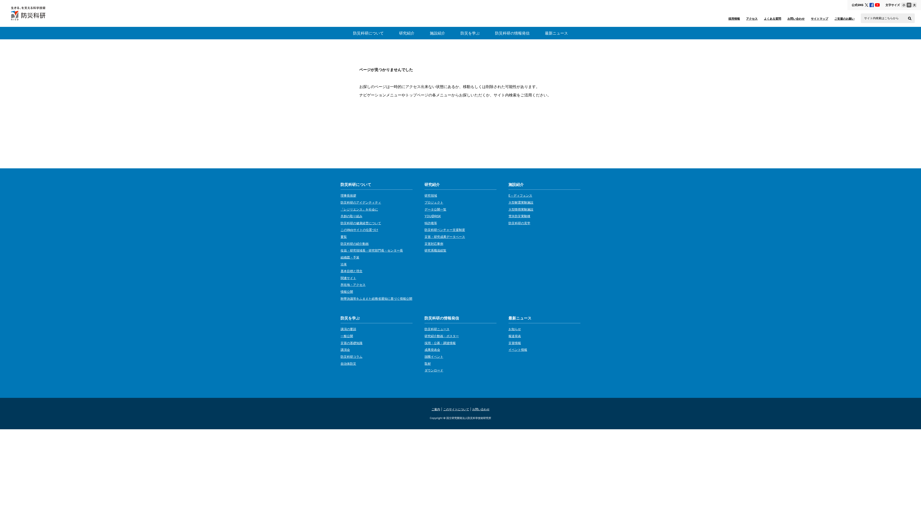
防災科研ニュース (437, 329)
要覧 (344, 237)
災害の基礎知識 (351, 343)
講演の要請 (348, 329)
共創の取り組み (351, 216)
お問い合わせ (796, 18)
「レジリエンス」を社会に (359, 209)
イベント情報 (517, 350)
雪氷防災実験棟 (519, 216)
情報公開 (347, 292)
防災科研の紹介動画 (355, 244)
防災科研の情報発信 (512, 33)
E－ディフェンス (520, 195)
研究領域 (431, 195)
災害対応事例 (434, 244)
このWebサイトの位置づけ (359, 230)
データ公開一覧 (435, 209)
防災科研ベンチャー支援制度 (445, 230)
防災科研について (368, 33)
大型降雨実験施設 (520, 209)
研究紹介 (406, 33)
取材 (428, 363)
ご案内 (435, 409)
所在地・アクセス (353, 285)
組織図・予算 (350, 257)
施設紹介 (437, 33)
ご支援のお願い (844, 18)
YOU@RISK (433, 216)
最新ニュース (556, 33)
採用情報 (734, 18)
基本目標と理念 (351, 271)
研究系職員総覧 (435, 250)
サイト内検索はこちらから (881, 18)
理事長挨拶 (348, 195)
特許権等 (431, 223)
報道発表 (514, 336)
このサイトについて (456, 409)
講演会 (345, 350)
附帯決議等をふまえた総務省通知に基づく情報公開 (376, 298)
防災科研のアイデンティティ (361, 202)
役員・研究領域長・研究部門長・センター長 (372, 250)
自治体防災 (348, 363)
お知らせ (514, 329)
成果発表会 (432, 350)
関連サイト (348, 278)
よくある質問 (772, 18)
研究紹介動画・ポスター (442, 336)
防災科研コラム (351, 357)
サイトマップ (819, 18)
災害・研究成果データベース (445, 237)
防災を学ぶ (470, 33)
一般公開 (347, 336)
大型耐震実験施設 (520, 202)
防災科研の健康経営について (361, 223)
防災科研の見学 (519, 223)
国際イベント (434, 357)
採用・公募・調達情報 (440, 343)
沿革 (344, 264)
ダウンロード (434, 370)
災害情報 (514, 343)
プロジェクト (434, 202)
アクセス (752, 18)
